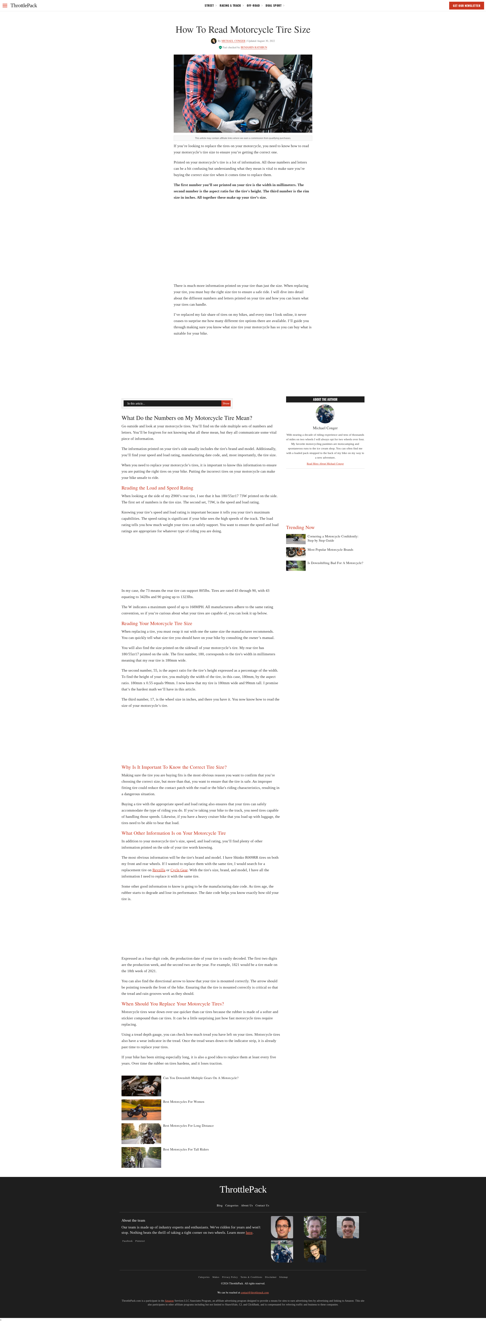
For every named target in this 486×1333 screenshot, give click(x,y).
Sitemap (283, 1276)
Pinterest (140, 1240)
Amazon (169, 1300)
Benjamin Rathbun (254, 47)
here (249, 1232)
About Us (247, 1205)
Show (226, 403)
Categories (231, 1205)
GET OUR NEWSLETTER (466, 5)
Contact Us (262, 1205)
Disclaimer (271, 1276)
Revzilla (158, 870)
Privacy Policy (230, 1276)
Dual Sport (274, 5)
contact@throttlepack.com (255, 1292)
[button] (5, 5)
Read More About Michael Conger (325, 463)
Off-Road (253, 5)
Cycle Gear (179, 870)
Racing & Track (230, 5)
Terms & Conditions (251, 1276)
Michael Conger (233, 41)
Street (209, 5)
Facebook (127, 1240)
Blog (220, 1205)
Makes (215, 1276)
